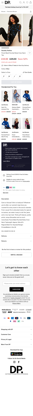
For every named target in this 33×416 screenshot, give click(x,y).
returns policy (26, 181)
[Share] (30, 11)
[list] (16, 31)
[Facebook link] (19, 362)
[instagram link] (14, 362)
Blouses (3, 11)
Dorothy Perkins (6, 50)
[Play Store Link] (16, 354)
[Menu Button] (2, 2)
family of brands (15, 298)
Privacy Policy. (16, 303)
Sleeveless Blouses (12, 11)
